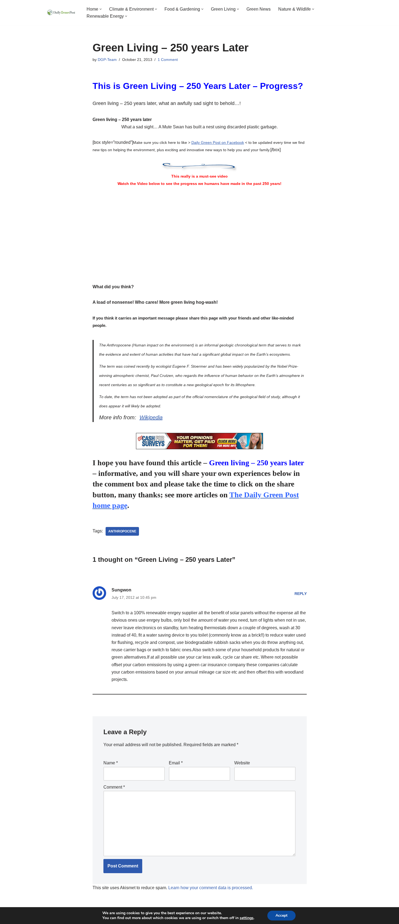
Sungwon (121, 590)
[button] (101, 9)
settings (247, 918)
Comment (114, 787)
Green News (258, 9)
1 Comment (168, 59)
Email (176, 763)
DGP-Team (107, 59)
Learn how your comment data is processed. (210, 887)
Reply (300, 593)
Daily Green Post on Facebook (217, 142)
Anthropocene (122, 531)
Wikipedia (151, 417)
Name (110, 763)
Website (242, 763)
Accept (281, 915)
